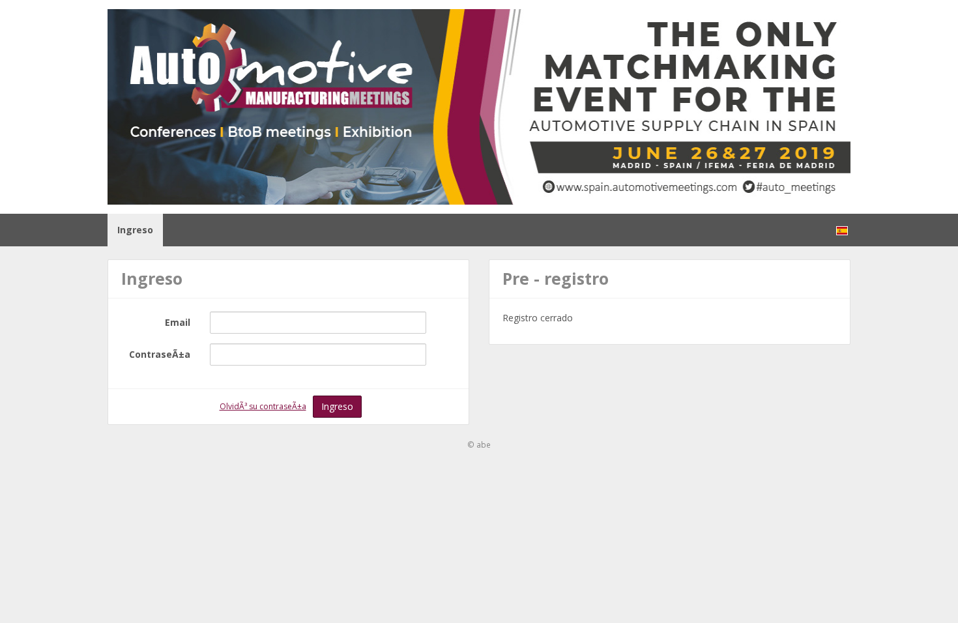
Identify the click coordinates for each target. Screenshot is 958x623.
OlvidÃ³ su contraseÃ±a (263, 406)
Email (177, 322)
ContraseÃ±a (159, 354)
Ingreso (135, 230)
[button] (842, 230)
